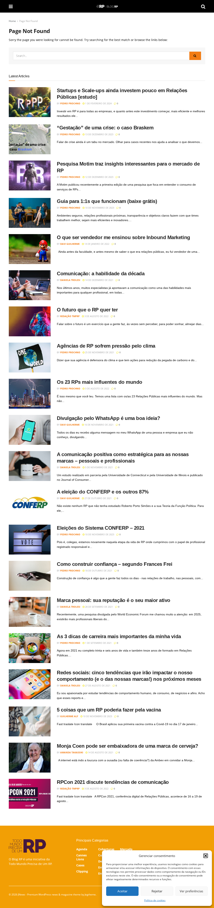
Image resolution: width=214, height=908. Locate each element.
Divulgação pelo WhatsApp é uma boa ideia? (108, 418)
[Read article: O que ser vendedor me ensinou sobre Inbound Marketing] (30, 249)
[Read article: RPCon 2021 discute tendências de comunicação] (30, 794)
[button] (206, 856)
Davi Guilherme (70, 243)
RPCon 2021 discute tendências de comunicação (113, 782)
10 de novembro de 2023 (99, 207)
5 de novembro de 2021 (98, 467)
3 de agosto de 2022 (96, 316)
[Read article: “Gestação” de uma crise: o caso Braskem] (30, 139)
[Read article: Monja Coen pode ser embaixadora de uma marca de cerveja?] (30, 758)
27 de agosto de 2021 (97, 685)
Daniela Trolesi (70, 280)
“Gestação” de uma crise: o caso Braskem (105, 127)
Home (12, 21)
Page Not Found (28, 21)
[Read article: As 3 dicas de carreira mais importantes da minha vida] (30, 648)
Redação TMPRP (70, 316)
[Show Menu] (11, 6)
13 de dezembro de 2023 (98, 134)
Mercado (126, 849)
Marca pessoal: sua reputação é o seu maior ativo (113, 600)
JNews (21, 894)
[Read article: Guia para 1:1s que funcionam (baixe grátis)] (30, 213)
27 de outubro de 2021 (98, 498)
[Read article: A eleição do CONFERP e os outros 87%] (30, 503)
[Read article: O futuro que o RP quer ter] (30, 321)
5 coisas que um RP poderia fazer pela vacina (109, 710)
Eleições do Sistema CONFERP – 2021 (100, 528)
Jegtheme (90, 894)
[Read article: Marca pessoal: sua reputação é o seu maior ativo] (30, 612)
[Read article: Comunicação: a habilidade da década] (30, 285)
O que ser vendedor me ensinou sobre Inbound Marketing (123, 237)
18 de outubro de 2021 (98, 570)
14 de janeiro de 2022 (96, 243)
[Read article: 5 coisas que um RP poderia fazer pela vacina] (30, 721)
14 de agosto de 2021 (100, 752)
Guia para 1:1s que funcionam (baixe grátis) (107, 201)
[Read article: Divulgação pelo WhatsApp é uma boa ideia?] (30, 430)
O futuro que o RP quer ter (87, 309)
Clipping (82, 871)
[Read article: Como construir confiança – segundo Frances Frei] (30, 576)
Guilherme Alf (69, 716)
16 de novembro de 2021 (98, 424)
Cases (80, 865)
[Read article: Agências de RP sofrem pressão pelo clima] (30, 357)
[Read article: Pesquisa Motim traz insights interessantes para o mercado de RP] (30, 175)
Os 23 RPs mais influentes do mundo (99, 382)
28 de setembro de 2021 (98, 606)
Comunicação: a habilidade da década (100, 273)
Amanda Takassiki (71, 752)
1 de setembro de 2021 (98, 642)
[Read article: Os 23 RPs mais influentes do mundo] (30, 394)
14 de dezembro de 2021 (98, 280)
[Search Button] (203, 6)
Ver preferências (191, 891)
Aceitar (122, 891)
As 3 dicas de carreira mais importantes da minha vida (119, 636)
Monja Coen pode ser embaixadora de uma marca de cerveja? (127, 746)
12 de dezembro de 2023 (98, 177)
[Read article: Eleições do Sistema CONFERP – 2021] (30, 540)
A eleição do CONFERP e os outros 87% (103, 492)
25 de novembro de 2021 (99, 352)
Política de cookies (155, 900)
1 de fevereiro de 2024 (98, 103)
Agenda (81, 849)
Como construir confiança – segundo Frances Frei (114, 564)
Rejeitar (157, 891)
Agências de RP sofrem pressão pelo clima (106, 346)
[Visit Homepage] (107, 6)
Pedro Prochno (70, 103)
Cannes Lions (81, 857)
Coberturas (106, 849)
